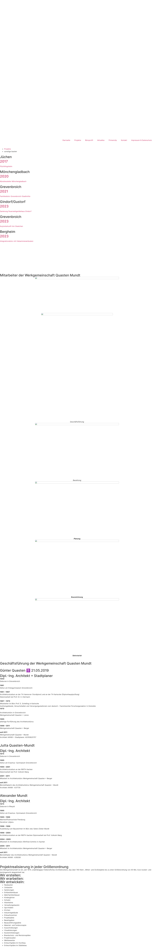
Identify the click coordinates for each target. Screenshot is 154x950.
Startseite (66, 140)
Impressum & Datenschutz (141, 140)
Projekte (77, 140)
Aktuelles (100, 140)
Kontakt (124, 140)
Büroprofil (89, 140)
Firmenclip (113, 140)
